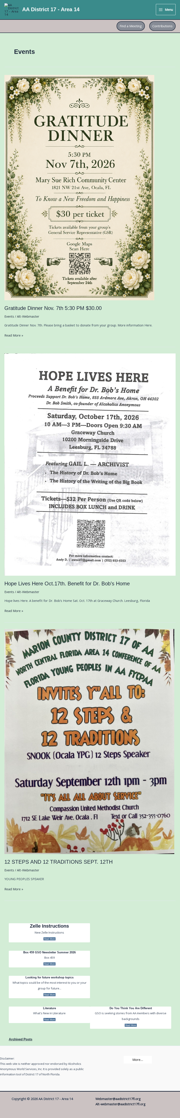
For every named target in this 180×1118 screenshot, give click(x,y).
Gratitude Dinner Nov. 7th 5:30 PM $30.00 (53, 308)
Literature (49, 1008)
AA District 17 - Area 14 (50, 9)
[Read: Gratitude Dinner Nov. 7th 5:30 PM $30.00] (79, 187)
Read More (49, 938)
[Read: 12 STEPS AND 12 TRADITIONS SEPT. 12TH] (89, 741)
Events (9, 316)
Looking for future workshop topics (49, 977)
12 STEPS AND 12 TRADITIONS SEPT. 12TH (58, 862)
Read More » (13, 335)
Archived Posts (20, 1039)
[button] (131, 26)
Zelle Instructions (49, 926)
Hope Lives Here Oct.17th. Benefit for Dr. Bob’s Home (67, 583)
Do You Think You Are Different (131, 1008)
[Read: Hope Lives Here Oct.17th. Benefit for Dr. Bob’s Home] (90, 464)
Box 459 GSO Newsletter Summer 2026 (49, 952)
